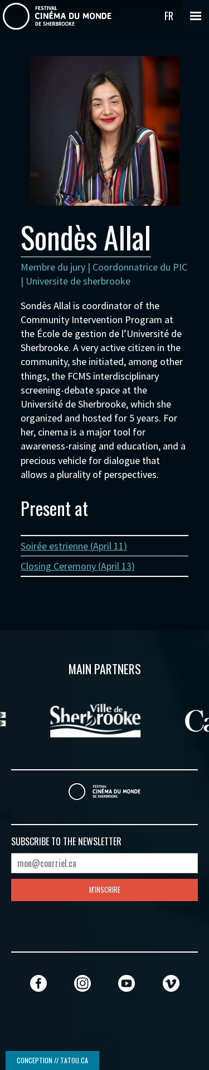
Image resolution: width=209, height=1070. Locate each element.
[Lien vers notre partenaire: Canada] (132, 719)
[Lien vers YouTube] (126, 983)
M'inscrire (104, 889)
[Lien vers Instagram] (82, 983)
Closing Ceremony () (78, 566)
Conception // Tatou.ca (52, 1060)
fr (168, 15)
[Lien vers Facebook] (38, 983)
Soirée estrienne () (74, 545)
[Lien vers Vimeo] (171, 983)
